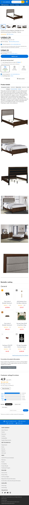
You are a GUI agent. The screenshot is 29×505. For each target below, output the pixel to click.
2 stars (2, 398)
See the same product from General (20, 355)
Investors (3, 436)
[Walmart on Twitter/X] (5, 493)
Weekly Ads (20, 423)
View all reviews (5, 388)
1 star (3, 399)
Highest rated (17, 404)
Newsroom (3, 434)
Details (11, 75)
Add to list (8, 78)
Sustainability (4, 438)
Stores (2, 447)
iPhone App (3, 485)
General (19, 89)
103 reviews (11, 34)
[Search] (23, 2)
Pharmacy (3, 459)
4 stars (2, 394)
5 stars (2, 393)
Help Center (23, 421)
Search (25, 410)
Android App (4, 487)
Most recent (8, 404)
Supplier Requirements (6, 440)
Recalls (2, 461)
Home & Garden (14, 89)
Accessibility (4, 463)
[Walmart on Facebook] (2, 493)
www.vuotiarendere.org (15, 44)
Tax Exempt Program (5, 467)
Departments (6, 4)
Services (12, 4)
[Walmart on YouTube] (7, 493)
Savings (17, 4)
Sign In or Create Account (10, 421)
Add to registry (21, 78)
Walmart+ (3, 451)
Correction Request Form (8, 367)
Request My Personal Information (8, 478)
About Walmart (4, 430)
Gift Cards (3, 453)
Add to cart (14, 56)
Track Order (10, 423)
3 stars (2, 396)
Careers (3, 432)
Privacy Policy (4, 474)
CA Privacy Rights (5, 476)
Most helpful (4, 407)
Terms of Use (4, 472)
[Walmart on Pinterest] (10, 493)
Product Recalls (4, 466)
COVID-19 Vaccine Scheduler (7, 457)
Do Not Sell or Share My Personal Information (11, 480)
